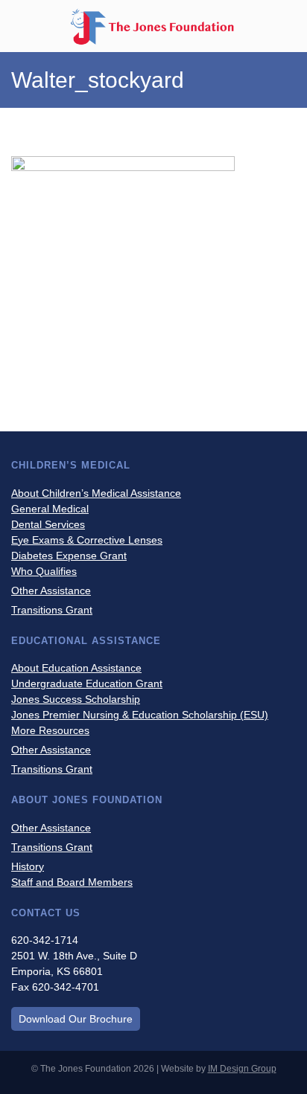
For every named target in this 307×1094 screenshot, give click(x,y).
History (27, 866)
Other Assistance (51, 590)
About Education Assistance (76, 668)
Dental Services (48, 524)
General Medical (50, 509)
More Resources (50, 730)
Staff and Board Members (72, 882)
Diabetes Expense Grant (69, 556)
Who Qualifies (44, 571)
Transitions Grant (51, 610)
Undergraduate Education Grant (86, 683)
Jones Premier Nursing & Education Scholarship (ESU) (139, 715)
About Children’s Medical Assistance (96, 493)
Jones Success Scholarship (75, 699)
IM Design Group (242, 1069)
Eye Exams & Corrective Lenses (86, 540)
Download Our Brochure (76, 1019)
